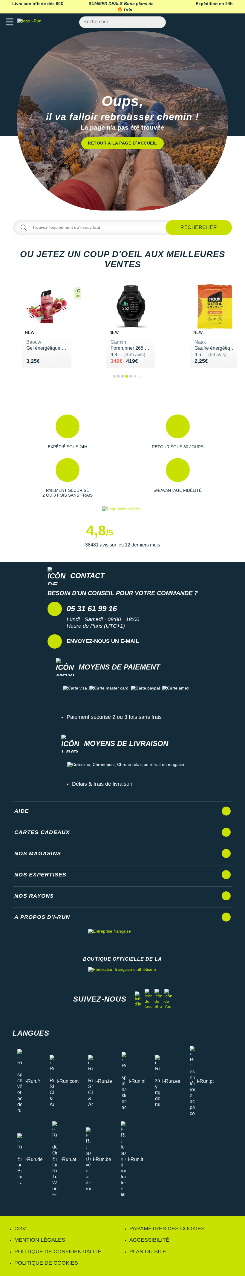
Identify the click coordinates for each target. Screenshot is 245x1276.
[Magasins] (211, 22)
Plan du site (147, 1251)
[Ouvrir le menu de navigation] (9, 22)
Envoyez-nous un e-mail (103, 641)
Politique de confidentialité (57, 1251)
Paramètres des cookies (167, 1229)
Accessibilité (149, 1240)
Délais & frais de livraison (102, 784)
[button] (67, 432)
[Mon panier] (234, 22)
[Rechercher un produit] (158, 22)
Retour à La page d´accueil (122, 143)
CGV (20, 1229)
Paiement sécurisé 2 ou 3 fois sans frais (114, 717)
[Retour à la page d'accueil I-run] (30, 22)
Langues (31, 1033)
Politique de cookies (46, 1263)
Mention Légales (39, 1240)
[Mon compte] (223, 22)
